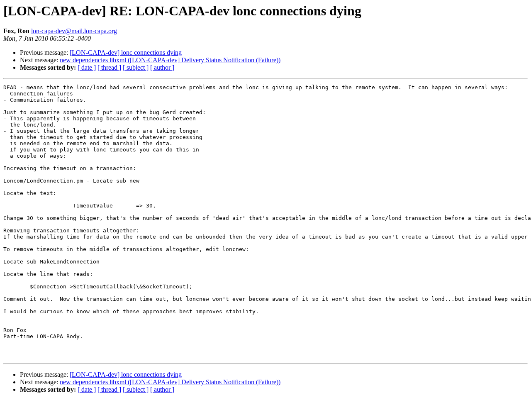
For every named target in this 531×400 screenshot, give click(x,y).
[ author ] (162, 67)
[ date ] (87, 67)
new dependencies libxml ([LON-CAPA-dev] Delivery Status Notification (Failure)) (170, 59)
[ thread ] (109, 67)
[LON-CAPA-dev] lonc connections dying (126, 52)
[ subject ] (136, 67)
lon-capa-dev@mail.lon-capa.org (74, 30)
